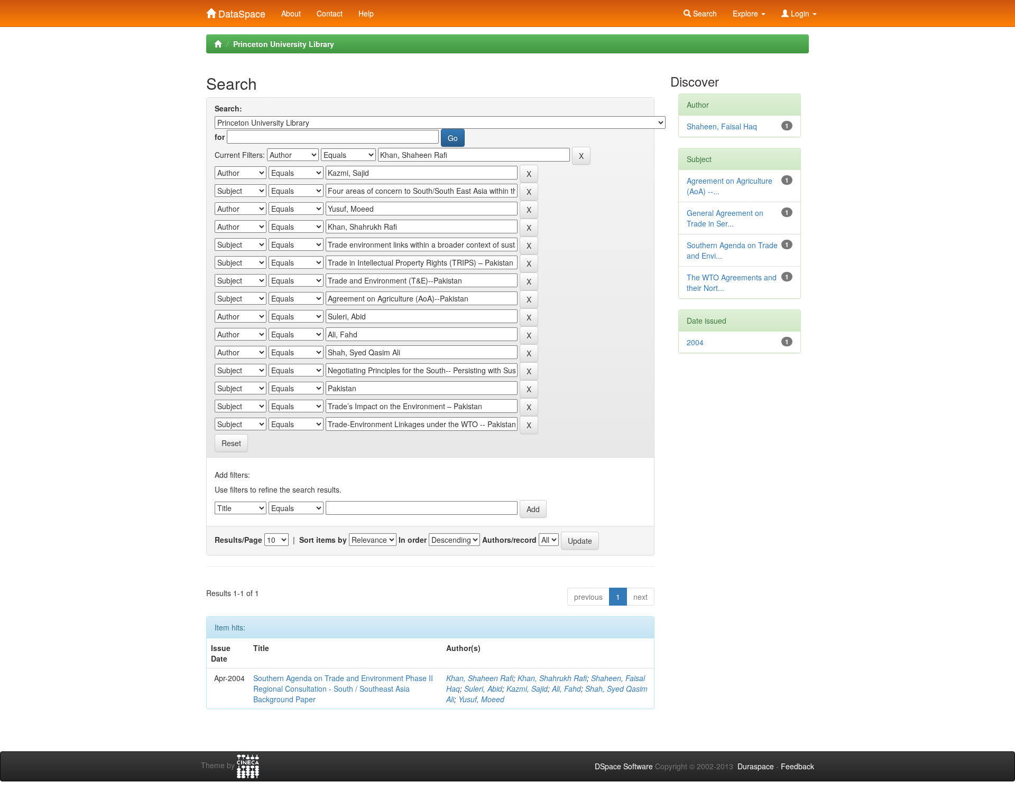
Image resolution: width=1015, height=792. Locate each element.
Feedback (797, 766)
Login (800, 13)
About (291, 13)
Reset (231, 443)
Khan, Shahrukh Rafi (552, 678)
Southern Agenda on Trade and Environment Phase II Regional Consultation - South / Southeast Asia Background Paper (343, 688)
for (220, 136)
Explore (746, 13)
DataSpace (240, 11)
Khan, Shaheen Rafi (479, 678)
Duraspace (755, 766)
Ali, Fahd (566, 688)
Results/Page (238, 539)
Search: (228, 108)
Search (704, 13)
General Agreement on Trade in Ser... (725, 218)
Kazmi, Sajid (527, 688)
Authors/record (509, 539)
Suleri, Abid (483, 688)
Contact (330, 13)
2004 (695, 342)
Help (366, 13)
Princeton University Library (283, 44)
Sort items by (323, 539)
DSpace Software (624, 766)
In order (413, 539)
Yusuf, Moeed (481, 699)
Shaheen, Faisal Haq (722, 126)
